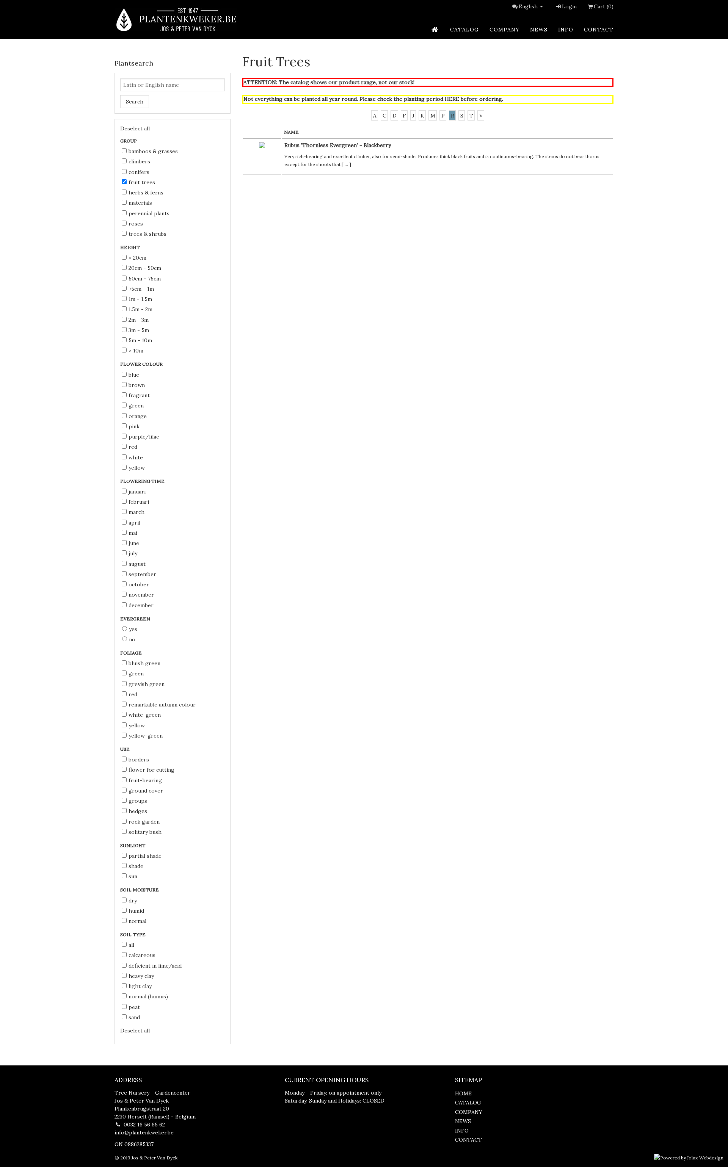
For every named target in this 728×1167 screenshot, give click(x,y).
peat (134, 1007)
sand (134, 1017)
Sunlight (133, 845)
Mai (133, 532)
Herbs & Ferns (146, 192)
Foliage (131, 653)
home (463, 1093)
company (504, 29)
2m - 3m (139, 319)
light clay (140, 986)
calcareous (142, 955)
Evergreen (135, 619)
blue (134, 374)
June (134, 543)
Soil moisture (140, 890)
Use (125, 749)
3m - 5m (139, 330)
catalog (464, 29)
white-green (145, 714)
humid (136, 910)
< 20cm (137, 257)
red (133, 446)
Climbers (139, 161)
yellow (137, 467)
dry (133, 900)
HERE (452, 99)
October (139, 584)
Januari (137, 491)
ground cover (146, 790)
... (346, 164)
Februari (139, 501)
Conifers (139, 172)
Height (130, 247)
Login (569, 6)
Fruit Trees (142, 182)
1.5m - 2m (140, 309)
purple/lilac (144, 436)
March (136, 512)
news (539, 29)
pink (134, 426)
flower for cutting (151, 769)
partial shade (145, 855)
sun (133, 876)
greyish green (147, 684)
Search (134, 101)
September (142, 574)
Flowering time (143, 481)
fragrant (139, 395)
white (136, 457)
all (131, 944)
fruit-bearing (145, 780)
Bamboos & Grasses (153, 151)
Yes (133, 629)
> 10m (136, 350)
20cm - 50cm (145, 268)
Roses (136, 223)
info (565, 29)
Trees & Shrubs (147, 233)
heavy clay (141, 976)
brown (137, 385)
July (133, 553)
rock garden (144, 821)
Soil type (133, 934)
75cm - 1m (141, 288)
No (132, 639)
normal (137, 921)
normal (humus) (148, 996)
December (141, 605)
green (136, 405)
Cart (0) (603, 6)
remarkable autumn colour (162, 704)
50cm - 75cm (145, 278)
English (528, 6)
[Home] (176, 19)
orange (138, 416)
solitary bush (145, 832)
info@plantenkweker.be (144, 1132)
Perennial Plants (149, 213)
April (134, 522)
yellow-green (146, 735)
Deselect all (135, 128)
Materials (140, 202)
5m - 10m (140, 340)
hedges (138, 811)
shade (136, 866)
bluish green (144, 663)
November (141, 594)
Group (129, 141)
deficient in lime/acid (155, 965)
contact (598, 29)
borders (139, 759)
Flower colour (142, 364)
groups (138, 800)
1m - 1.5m (140, 299)
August (137, 564)
